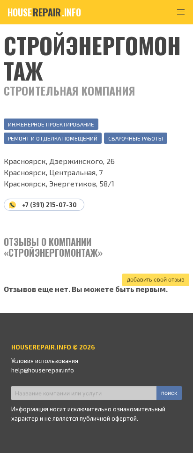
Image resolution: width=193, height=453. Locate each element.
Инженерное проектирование (51, 124)
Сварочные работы (135, 138)
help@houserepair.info (42, 370)
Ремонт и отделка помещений (52, 138)
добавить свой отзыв (156, 279)
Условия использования (44, 360)
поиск (169, 392)
